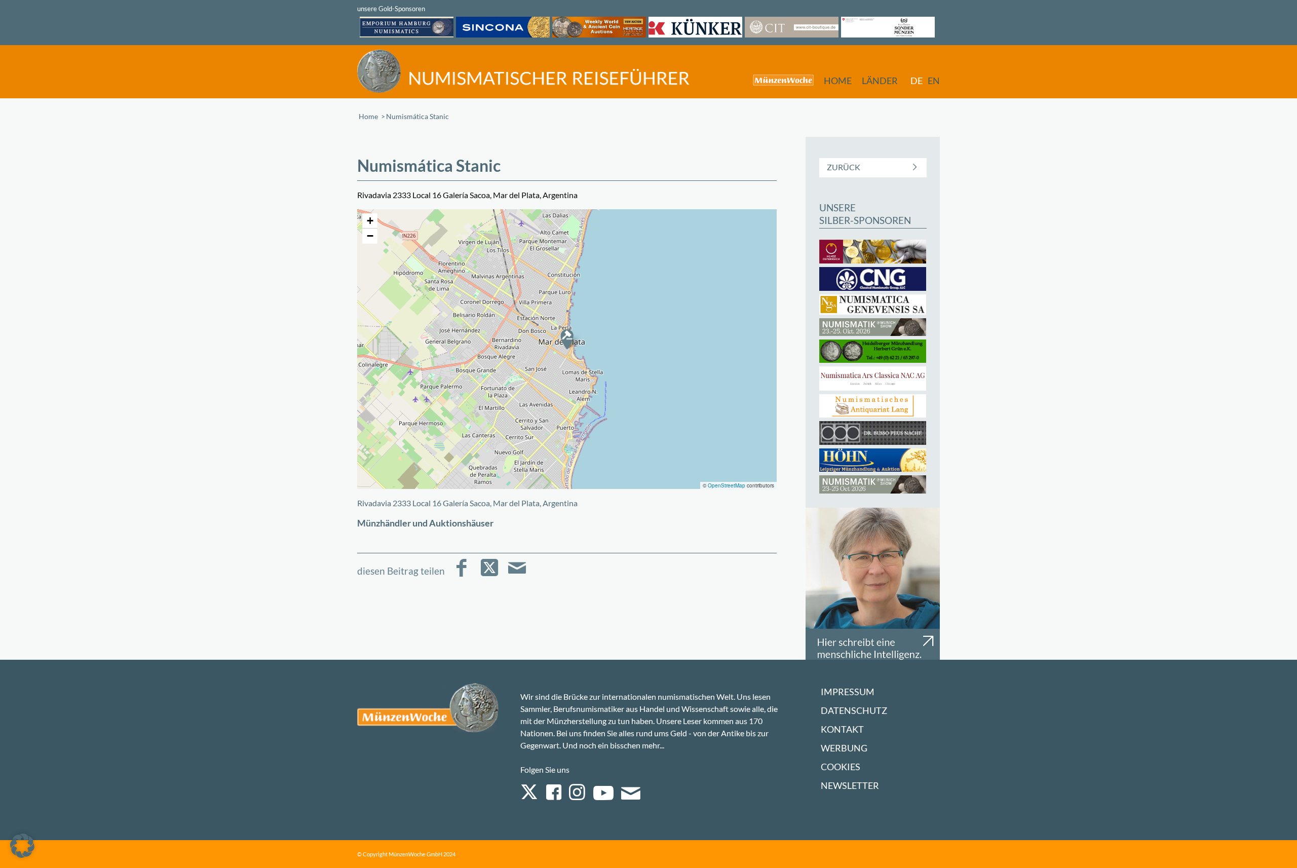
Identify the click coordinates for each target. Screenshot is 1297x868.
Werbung (844, 748)
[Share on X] (489, 575)
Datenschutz (854, 710)
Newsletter (850, 785)
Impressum (847, 692)
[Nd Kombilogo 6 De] (523, 71)
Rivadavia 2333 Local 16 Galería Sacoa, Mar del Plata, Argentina (467, 503)
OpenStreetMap (726, 485)
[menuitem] (778, 80)
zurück (843, 167)
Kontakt (842, 729)
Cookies (840, 767)
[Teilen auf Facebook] (461, 575)
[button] (567, 339)
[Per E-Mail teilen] (517, 575)
